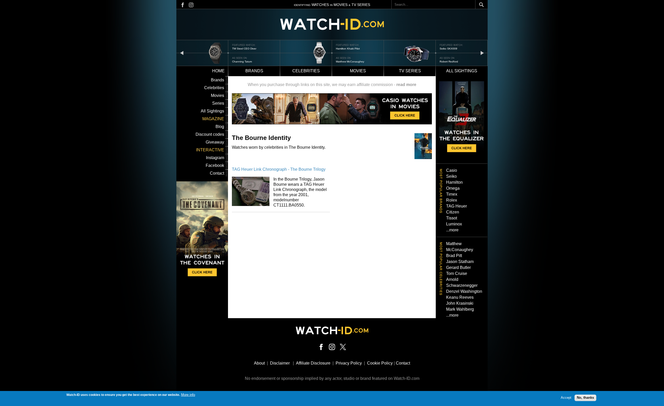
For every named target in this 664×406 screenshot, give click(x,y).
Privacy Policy (349, 363)
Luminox (454, 224)
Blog (220, 126)
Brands (254, 71)
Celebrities (306, 71)
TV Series (410, 71)
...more (452, 230)
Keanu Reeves (460, 297)
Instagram (215, 157)
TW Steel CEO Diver (244, 48)
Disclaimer (280, 363)
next (482, 52)
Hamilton (454, 182)
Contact (217, 173)
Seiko (451, 176)
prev (181, 52)
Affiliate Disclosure (313, 363)
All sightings (461, 71)
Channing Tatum (242, 61)
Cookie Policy (380, 363)
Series (218, 103)
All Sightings (212, 111)
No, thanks (585, 398)
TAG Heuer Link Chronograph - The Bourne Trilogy (279, 169)
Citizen (452, 212)
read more (406, 84)
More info (188, 395)
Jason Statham (460, 261)
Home (218, 71)
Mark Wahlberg (460, 309)
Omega (453, 188)
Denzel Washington (464, 291)
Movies (358, 71)
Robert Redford (449, 61)
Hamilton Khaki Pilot (348, 48)
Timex (451, 194)
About (259, 363)
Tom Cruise (456, 273)
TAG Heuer (456, 206)
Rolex (451, 200)
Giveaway (215, 142)
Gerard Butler (458, 267)
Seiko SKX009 (448, 48)
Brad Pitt (454, 255)
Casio (451, 170)
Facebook (215, 165)
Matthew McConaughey (350, 61)
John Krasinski (459, 303)
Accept (566, 398)
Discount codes (210, 134)
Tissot (451, 218)
